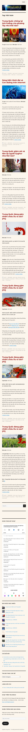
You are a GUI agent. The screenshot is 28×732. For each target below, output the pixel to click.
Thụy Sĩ (21, 278)
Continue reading (5, 70)
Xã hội (9, 74)
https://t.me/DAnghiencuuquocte (8, 701)
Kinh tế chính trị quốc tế (18, 143)
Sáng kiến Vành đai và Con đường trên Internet (13, 81)
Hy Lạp (17, 350)
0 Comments (19, 74)
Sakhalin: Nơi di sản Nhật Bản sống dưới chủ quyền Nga (14, 569)
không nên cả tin (15, 325)
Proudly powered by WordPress (17, 729)
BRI (14, 144)
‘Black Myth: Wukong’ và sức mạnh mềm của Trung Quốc (14, 666)
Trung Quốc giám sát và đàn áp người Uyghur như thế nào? (13, 153)
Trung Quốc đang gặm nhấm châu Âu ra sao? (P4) (13, 216)
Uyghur (7, 208)
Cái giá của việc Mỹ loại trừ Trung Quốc (11, 549)
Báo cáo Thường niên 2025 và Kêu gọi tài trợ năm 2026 (13, 687)
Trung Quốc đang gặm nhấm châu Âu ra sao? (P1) (13, 429)
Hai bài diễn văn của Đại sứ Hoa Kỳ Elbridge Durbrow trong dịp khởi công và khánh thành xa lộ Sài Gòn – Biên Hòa (14, 659)
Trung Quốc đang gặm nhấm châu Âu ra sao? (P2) (13, 359)
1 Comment (8, 280)
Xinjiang (15, 208)
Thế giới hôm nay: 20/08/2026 (11, 628)
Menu (23, 2)
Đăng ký (5, 723)
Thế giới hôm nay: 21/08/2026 (11, 619)
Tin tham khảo (20, 73)
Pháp (17, 496)
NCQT (5, 73)
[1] (4, 481)
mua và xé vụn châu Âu (14, 323)
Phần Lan (18, 278)
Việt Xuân (13, 74)
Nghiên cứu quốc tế (6, 729)
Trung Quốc (4, 74)
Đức (16, 419)
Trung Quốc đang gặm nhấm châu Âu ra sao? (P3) (13, 287)
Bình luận (15, 73)
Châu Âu (19, 277)
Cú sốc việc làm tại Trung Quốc (9, 565)
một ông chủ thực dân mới (13, 327)
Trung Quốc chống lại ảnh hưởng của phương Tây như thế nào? (13, 23)
